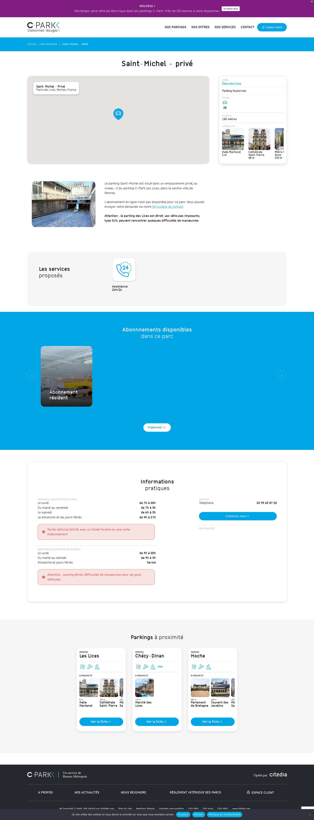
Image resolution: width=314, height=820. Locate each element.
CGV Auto (208, 808)
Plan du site (125, 808)
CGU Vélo (193, 808)
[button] (118, 114)
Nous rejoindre (133, 792)
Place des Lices (231, 83)
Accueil (32, 44)
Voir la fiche (99, 722)
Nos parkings (175, 27)
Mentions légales (145, 808)
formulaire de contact (167, 207)
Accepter (183, 814)
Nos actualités (87, 792)
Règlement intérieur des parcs (195, 792)
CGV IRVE (223, 808)
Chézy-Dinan (149, 655)
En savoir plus (231, 8)
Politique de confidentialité (224, 814)
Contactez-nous (236, 516)
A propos (45, 792)
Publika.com (107, 808)
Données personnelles (171, 808)
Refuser (198, 814)
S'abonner (155, 427)
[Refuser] (309, 814)
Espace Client (262, 793)
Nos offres (200, 27)
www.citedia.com (241, 808)
